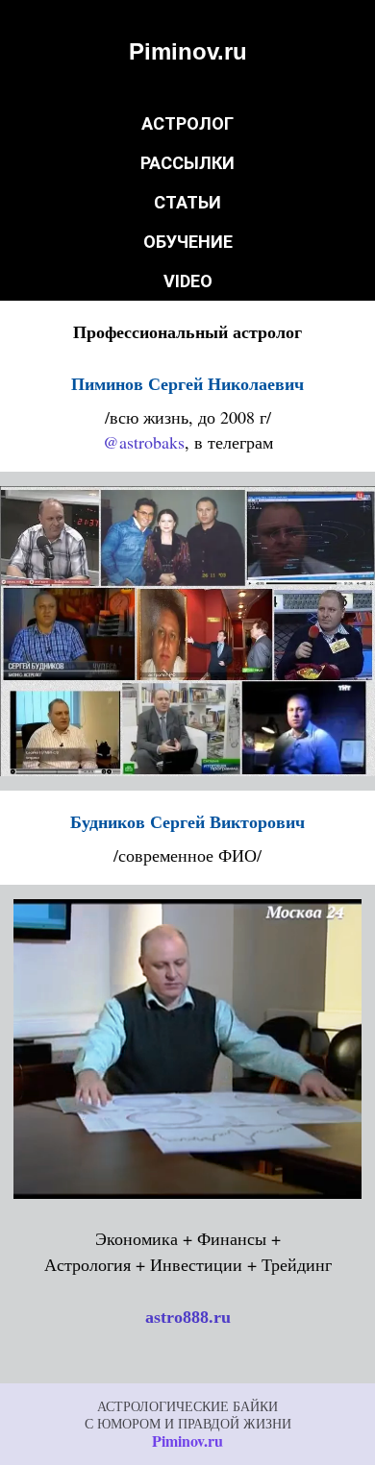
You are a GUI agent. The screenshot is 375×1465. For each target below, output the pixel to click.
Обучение (188, 242)
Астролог (187, 123)
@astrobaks (144, 441)
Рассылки (187, 163)
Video (187, 281)
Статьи (187, 202)
